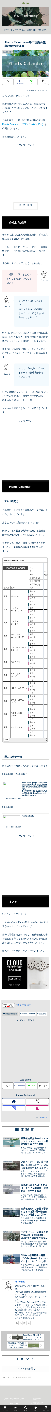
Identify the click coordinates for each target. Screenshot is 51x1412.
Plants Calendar (28, 1014)
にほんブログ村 (23, 1005)
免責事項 (37, 1398)
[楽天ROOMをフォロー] (37, 1108)
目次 (22, 205)
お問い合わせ (37, 1403)
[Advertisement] (25, 172)
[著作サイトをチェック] (13, 1101)
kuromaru (20, 1281)
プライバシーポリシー (14, 1398)
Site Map (14, 1403)
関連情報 (42, 1014)
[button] (43, 82)
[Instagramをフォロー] (13, 1108)
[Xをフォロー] (37, 1101)
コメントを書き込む (25, 1368)
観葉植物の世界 (11, 1014)
